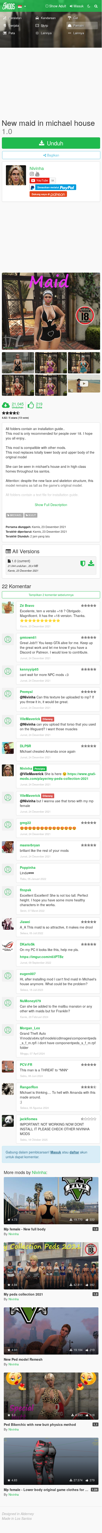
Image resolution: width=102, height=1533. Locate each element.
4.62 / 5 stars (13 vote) (15, 417)
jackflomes (28, 1118)
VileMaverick (30, 718)
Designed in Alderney (18, 1513)
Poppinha (27, 867)
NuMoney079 (30, 1000)
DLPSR (25, 745)
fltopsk (25, 889)
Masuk (55, 1152)
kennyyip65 (29, 669)
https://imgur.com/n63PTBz (41, 956)
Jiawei (25, 921)
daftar (74, 1152)
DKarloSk (27, 944)
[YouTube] (37, 173)
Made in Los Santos (17, 1518)
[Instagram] (32, 173)
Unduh (54, 143)
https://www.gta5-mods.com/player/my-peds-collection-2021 (58, 776)
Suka (39, 407)
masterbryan (30, 845)
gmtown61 (28, 637)
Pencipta (40, 768)
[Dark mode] (88, 6)
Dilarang (48, 719)
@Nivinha (27, 697)
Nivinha (37, 168)
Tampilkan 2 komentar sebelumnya (51, 595)
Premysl (26, 691)
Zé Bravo (27, 605)
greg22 (25, 822)
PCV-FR (26, 1064)
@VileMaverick (32, 773)
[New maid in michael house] (51, 311)
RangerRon (29, 1087)
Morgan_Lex (30, 1028)
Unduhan (17, 407)
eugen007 (28, 973)
